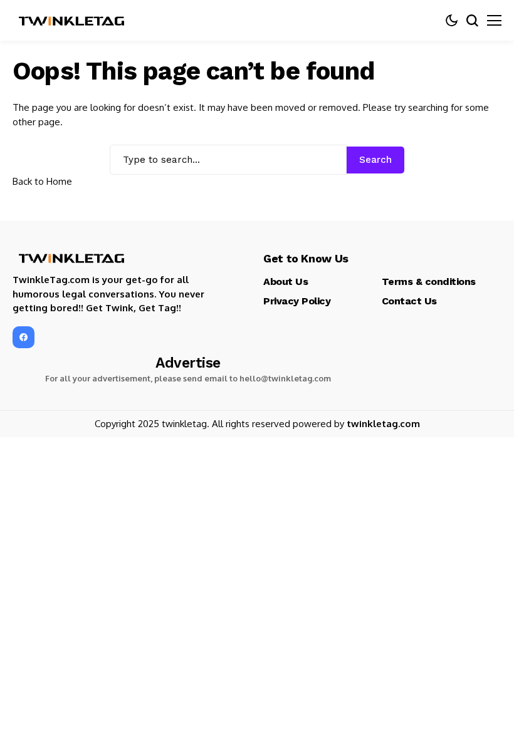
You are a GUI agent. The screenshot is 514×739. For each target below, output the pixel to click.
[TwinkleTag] (72, 20)
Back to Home (42, 181)
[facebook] (23, 337)
